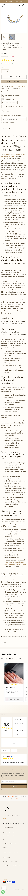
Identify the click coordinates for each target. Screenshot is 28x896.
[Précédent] (3, 1)
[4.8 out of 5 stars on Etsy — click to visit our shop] (11, 796)
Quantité (4, 68)
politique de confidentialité (13, 865)
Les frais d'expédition (18, 86)
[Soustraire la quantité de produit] (2, 71)
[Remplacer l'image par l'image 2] (12, 37)
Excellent (4, 796)
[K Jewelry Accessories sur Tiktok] (14, 824)
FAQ (4, 840)
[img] (6, 60)
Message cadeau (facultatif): (11, 116)
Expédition (6, 857)
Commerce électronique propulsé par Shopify (16, 891)
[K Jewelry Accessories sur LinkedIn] (9, 824)
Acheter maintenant (14, 81)
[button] (19, 719)
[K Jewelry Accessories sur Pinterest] (11, 824)
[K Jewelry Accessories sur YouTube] (24, 824)
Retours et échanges (10, 861)
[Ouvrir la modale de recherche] (19, 5)
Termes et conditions (10, 869)
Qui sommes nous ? (8, 832)
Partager (6, 111)
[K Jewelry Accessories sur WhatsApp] (21, 824)
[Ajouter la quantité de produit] (7, 71)
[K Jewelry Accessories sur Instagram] (6, 824)
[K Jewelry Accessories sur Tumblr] (16, 824)
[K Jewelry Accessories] (3, 5)
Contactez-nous (8, 836)
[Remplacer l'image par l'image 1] (4, 37)
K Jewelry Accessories (15, 889)
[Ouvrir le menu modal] (25, 5)
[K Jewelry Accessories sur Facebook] (4, 824)
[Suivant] (24, 1)
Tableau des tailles (9, 843)
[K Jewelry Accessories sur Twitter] (19, 824)
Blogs (5, 847)
